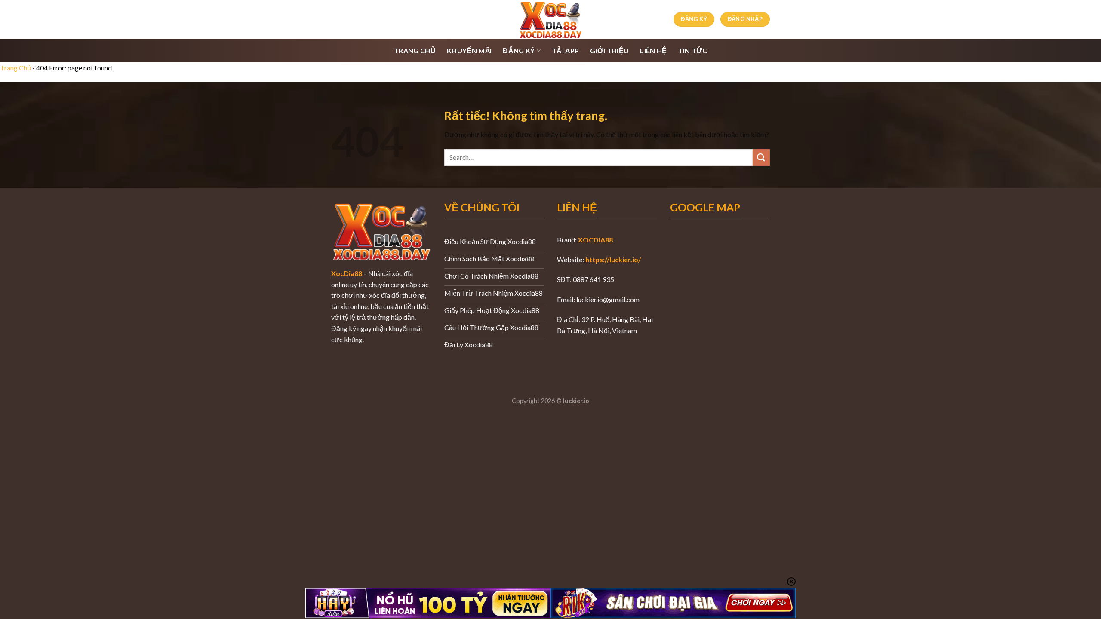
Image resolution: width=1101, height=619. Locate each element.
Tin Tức (692, 50)
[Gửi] (761, 157)
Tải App (565, 50)
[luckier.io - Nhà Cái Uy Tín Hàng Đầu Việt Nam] (550, 19)
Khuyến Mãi (469, 50)
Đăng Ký (519, 50)
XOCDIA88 (595, 240)
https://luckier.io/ (613, 259)
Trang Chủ (415, 50)
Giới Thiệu (609, 50)
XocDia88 (346, 273)
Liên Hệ (653, 50)
